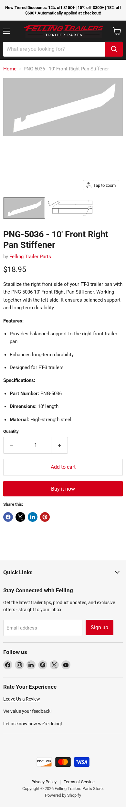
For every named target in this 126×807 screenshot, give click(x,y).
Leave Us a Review (21, 699)
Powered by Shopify (63, 795)
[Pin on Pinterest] (45, 517)
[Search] (114, 49)
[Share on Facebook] (8, 517)
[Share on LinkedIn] (32, 517)
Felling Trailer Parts (30, 256)
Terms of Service (79, 781)
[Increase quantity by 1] (59, 445)
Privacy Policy (44, 781)
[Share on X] (20, 517)
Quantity (11, 431)
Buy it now (63, 489)
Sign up (99, 627)
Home (9, 69)
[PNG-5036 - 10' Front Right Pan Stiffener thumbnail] (24, 208)
